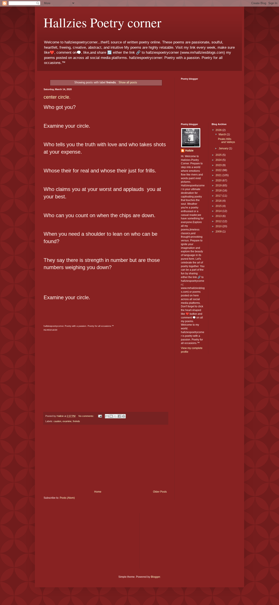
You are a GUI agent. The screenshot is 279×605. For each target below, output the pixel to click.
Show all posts (128, 82)
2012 (219, 221)
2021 (219, 175)
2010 (219, 226)
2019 (219, 185)
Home (97, 491)
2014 (219, 211)
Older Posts (160, 491)
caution (57, 421)
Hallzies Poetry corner (102, 22)
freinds (76, 421)
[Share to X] (115, 416)
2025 (219, 154)
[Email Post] (100, 416)
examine (67, 421)
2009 (219, 231)
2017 (219, 195)
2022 (219, 170)
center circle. (57, 97)
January (224, 148)
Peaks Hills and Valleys (226, 141)
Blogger (155, 576)
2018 (219, 190)
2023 (219, 165)
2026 (219, 130)
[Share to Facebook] (119, 416)
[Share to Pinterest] (123, 416)
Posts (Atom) (67, 497)
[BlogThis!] (111, 416)
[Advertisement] (105, 457)
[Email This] (107, 416)
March (223, 134)
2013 (219, 216)
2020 (219, 180)
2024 (219, 160)
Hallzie (189, 150)
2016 (219, 200)
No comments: (86, 416)
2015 (219, 206)
